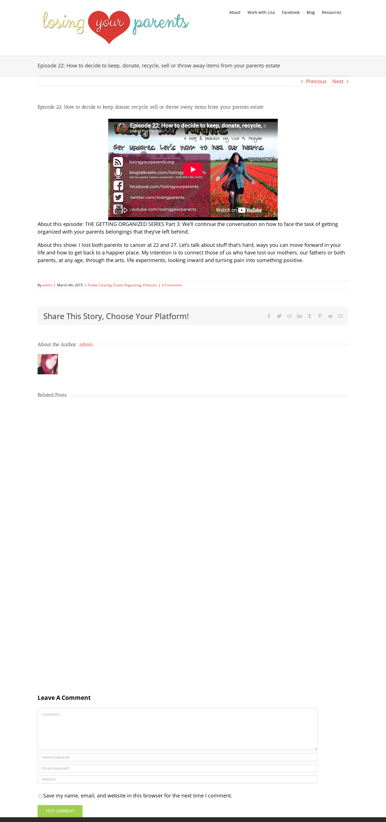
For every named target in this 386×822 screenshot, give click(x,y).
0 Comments (172, 285)
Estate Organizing (127, 285)
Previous (316, 81)
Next (337, 81)
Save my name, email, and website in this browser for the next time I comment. (137, 795)
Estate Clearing (100, 285)
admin (47, 285)
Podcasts (150, 285)
